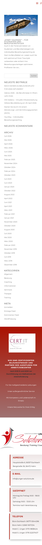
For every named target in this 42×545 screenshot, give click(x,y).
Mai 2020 (8, 237)
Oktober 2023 (9, 175)
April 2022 (8, 198)
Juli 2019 (7, 257)
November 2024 (10, 163)
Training (7, 298)
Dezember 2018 (10, 265)
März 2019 (8, 261)
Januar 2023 (9, 187)
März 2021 (8, 210)
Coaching (8, 282)
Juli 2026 (7, 136)
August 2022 (9, 194)
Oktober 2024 (9, 167)
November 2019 (10, 249)
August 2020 (9, 230)
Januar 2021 (9, 218)
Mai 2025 (7, 156)
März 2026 (8, 148)
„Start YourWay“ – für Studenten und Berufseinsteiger (16, 41)
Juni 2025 (8, 152)
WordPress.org (10, 319)
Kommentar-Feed (11, 315)
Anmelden (8, 307)
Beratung (8, 278)
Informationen (10, 286)
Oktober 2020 (9, 226)
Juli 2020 (8, 233)
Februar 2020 (9, 245)
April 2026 (8, 144)
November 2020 (10, 222)
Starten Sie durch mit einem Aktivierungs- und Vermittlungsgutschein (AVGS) (20, 110)
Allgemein (8, 274)
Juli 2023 (7, 179)
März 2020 (8, 241)
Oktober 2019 (9, 253)
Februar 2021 (9, 214)
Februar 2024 (9, 171)
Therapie (7, 294)
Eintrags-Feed (10, 311)
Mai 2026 (8, 140)
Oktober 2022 (9, 191)
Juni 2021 (8, 202)
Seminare (8, 290)
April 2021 (8, 206)
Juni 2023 (8, 183)
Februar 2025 (9, 159)
